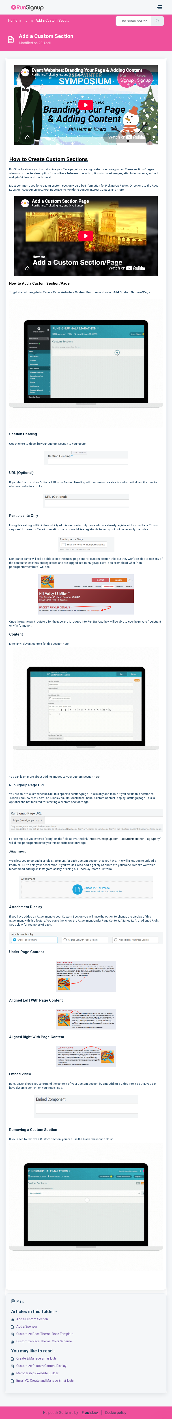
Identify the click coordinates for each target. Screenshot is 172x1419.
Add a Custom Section (32, 1319)
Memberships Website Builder (37, 1373)
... (27, 20)
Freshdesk (90, 1413)
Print (20, 1301)
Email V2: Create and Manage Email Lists (45, 1380)
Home (12, 20)
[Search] (157, 21)
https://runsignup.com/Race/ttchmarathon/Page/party (125, 838)
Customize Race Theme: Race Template (44, 1334)
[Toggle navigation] (159, 7)
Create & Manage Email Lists (36, 1358)
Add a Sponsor (26, 1326)
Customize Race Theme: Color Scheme (44, 1341)
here (96, 776)
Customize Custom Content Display (41, 1366)
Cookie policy (115, 1413)
